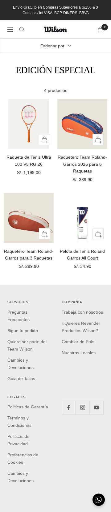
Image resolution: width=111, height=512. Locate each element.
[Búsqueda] (22, 29)
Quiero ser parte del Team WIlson (27, 345)
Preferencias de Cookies (22, 458)
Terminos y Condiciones (19, 421)
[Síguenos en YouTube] (96, 408)
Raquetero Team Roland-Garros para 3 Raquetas (28, 254)
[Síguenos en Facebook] (69, 408)
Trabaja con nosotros (82, 312)
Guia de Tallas (21, 378)
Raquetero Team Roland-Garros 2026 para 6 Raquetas (82, 164)
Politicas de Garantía (27, 406)
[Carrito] (100, 29)
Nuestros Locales (79, 352)
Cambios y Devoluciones (20, 364)
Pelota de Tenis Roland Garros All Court (82, 254)
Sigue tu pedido (22, 330)
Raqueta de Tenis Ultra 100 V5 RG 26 (28, 160)
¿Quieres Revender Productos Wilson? (81, 327)
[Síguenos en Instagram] (82, 408)
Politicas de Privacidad (18, 440)
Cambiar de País (78, 341)
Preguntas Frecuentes (18, 316)
